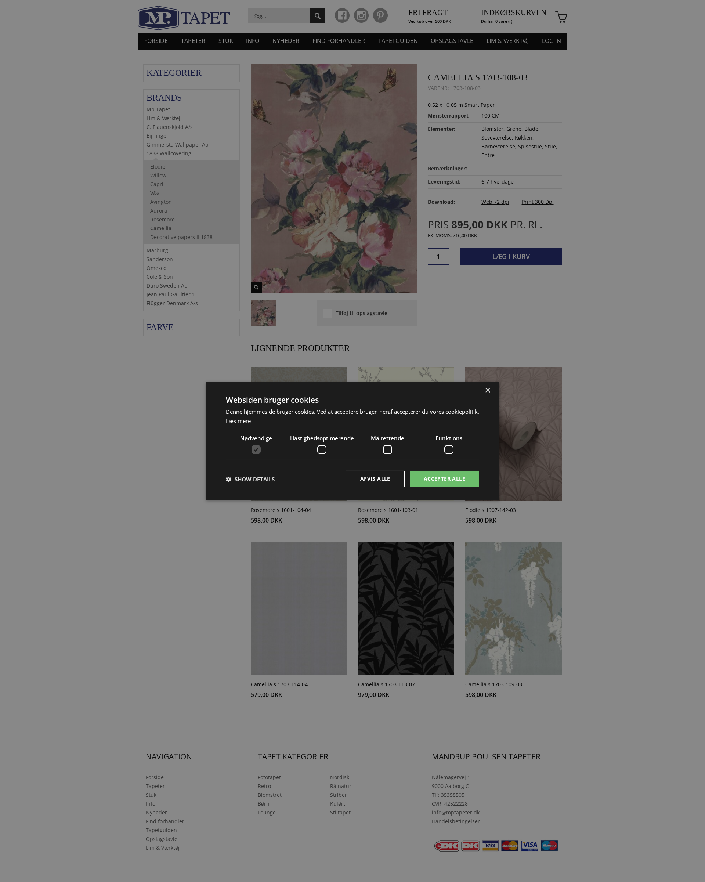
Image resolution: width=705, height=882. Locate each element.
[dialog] (352, 441)
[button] (250, 479)
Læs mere (238, 420)
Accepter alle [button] (444, 478)
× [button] (487, 390)
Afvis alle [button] (375, 478)
